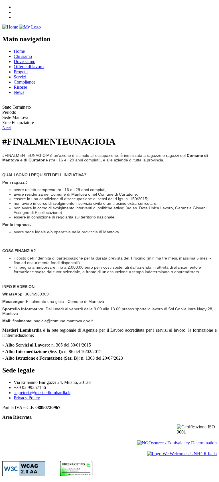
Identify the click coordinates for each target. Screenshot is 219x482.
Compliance (24, 82)
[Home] (21, 27)
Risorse (20, 87)
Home (19, 51)
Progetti (21, 71)
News (19, 92)
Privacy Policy (27, 397)
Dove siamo (24, 61)
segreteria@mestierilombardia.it (42, 392)
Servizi (20, 76)
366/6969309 (37, 294)
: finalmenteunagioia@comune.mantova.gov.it (47, 321)
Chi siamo (23, 56)
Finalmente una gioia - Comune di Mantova (65, 301)
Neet (6, 127)
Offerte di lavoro (29, 66)
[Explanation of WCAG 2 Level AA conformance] (23, 474)
